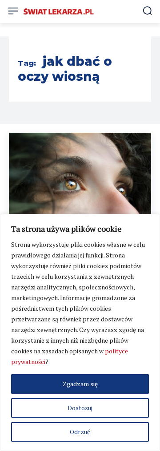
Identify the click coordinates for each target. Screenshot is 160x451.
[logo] (58, 11)
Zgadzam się (80, 384)
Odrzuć (80, 431)
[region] (80, 332)
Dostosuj (80, 408)
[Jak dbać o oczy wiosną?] (80, 182)
